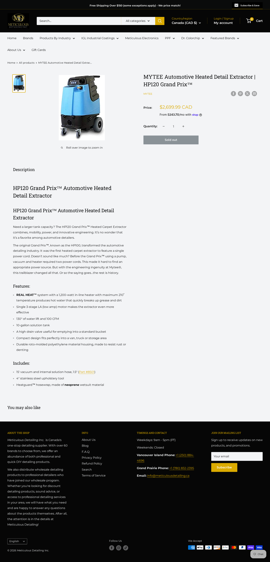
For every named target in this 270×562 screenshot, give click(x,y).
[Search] (159, 21)
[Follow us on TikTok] (125, 547)
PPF (168, 38)
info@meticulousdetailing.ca (168, 475)
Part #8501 (86, 372)
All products (27, 62)
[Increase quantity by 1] (183, 126)
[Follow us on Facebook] (111, 547)
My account (223, 23)
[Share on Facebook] (233, 93)
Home (12, 38)
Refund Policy (92, 463)
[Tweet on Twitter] (247, 93)
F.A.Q (85, 451)
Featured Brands (222, 38)
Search (87, 469)
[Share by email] (254, 93)
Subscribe (224, 467)
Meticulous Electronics (142, 38)
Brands (28, 38)
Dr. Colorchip (190, 38)
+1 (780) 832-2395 (181, 468)
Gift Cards (39, 50)
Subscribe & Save (249, 5)
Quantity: (150, 126)
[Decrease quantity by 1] (164, 126)
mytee (147, 93)
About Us (14, 50)
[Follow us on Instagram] (118, 547)
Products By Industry (55, 38)
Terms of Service (94, 475)
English (14, 541)
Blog (85, 445)
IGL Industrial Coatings (98, 38)
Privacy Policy (92, 457)
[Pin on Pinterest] (240, 93)
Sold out (171, 140)
